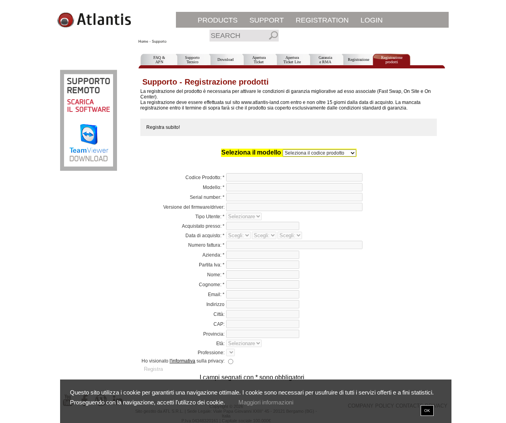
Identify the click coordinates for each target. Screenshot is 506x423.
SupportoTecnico (192, 59)
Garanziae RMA (325, 59)
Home (143, 41)
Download (225, 59)
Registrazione (358, 59)
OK (427, 410)
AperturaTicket (259, 59)
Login (372, 20)
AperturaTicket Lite (292, 59)
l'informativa (182, 361)
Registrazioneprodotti (391, 59)
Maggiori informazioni (265, 402)
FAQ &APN (159, 59)
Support (266, 20)
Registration (322, 20)
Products (218, 20)
